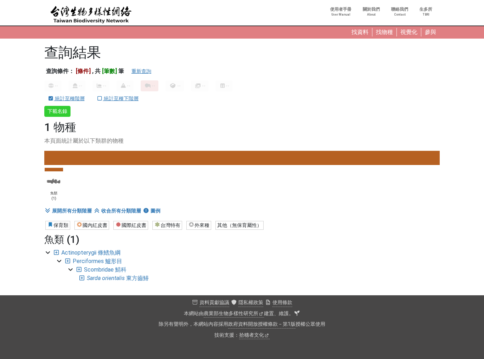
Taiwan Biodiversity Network (91, 14)
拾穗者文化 (251, 335)
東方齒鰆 (118, 278)
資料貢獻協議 (214, 303)
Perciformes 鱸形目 (97, 261)
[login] (297, 314)
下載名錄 (57, 111)
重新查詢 (141, 71)
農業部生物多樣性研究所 (231, 313)
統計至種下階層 (121, 98)
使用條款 (282, 303)
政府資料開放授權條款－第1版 (262, 324)
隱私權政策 (250, 303)
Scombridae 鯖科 (105, 269)
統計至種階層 (69, 98)
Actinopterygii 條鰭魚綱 (90, 252)
